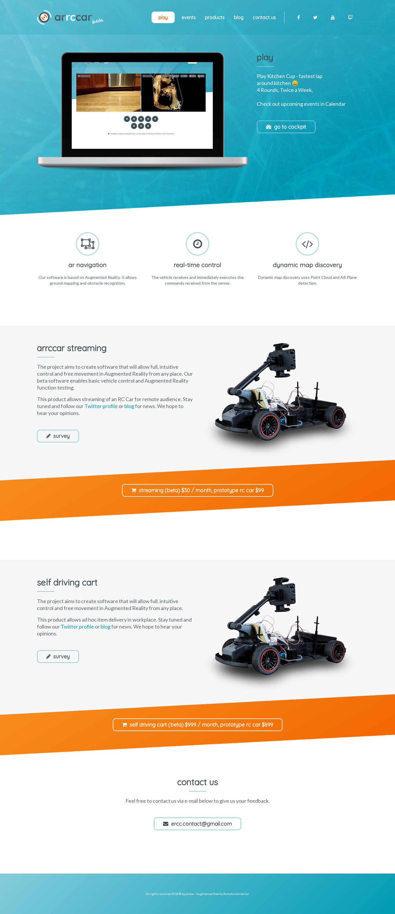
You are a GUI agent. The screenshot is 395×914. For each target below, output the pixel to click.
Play (163, 17)
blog (129, 406)
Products (215, 17)
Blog (238, 17)
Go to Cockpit (290, 126)
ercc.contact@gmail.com (201, 823)
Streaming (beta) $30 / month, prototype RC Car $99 (201, 490)
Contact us (264, 17)
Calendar (335, 104)
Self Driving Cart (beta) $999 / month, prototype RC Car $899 (201, 724)
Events (189, 17)
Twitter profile (101, 406)
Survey (61, 436)
